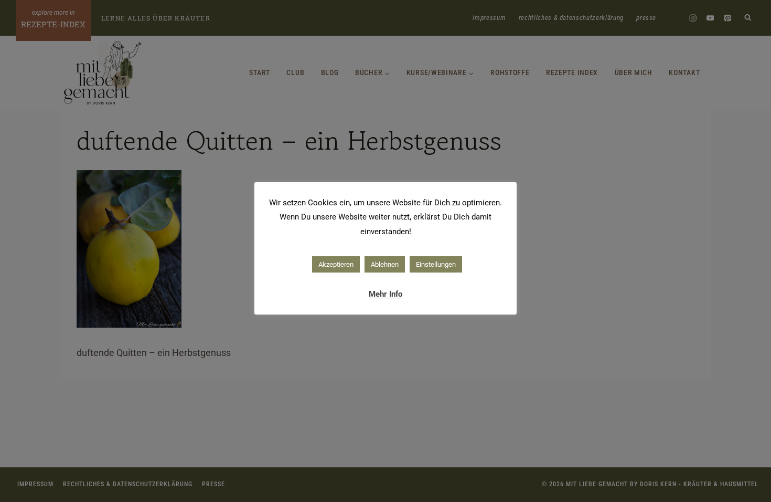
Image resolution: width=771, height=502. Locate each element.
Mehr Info (385, 294)
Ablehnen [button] (385, 264)
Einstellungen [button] (436, 264)
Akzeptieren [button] (336, 264)
